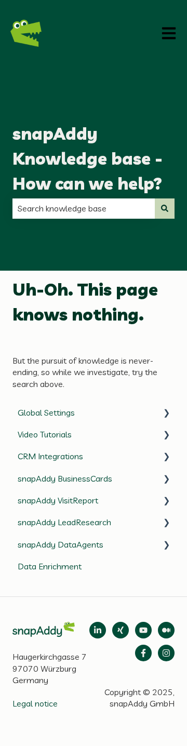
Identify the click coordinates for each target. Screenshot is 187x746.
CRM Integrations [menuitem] (50, 456)
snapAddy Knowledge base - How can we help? (87, 158)
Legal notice (35, 703)
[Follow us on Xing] (120, 630)
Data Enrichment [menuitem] (50, 566)
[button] (166, 413)
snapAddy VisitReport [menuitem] (58, 500)
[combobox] (83, 208)
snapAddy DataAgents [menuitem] (60, 544)
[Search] (165, 208)
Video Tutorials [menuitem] (45, 434)
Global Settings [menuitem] (46, 412)
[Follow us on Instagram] (166, 653)
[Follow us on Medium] (143, 630)
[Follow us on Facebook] (143, 653)
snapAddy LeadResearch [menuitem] (64, 522)
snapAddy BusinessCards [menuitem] (65, 478)
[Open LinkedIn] (97, 630)
